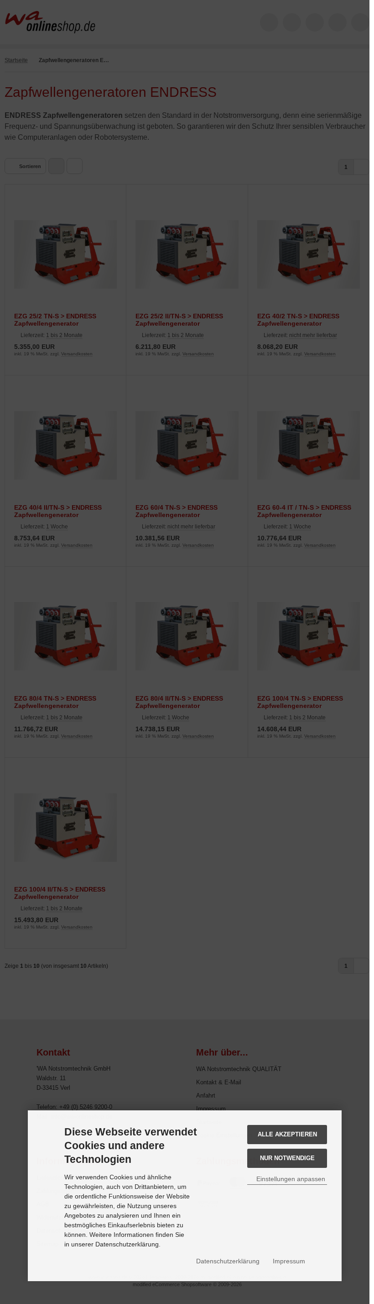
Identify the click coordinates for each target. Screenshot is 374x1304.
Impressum (289, 1261)
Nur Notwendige (287, 1158)
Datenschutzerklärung (228, 1261)
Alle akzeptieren (287, 1134)
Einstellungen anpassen (290, 1179)
